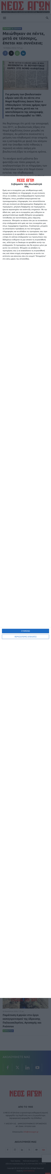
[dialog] (25, 587)
